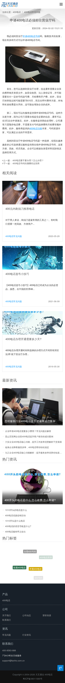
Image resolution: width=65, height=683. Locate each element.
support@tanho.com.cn (13, 660)
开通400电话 (35, 561)
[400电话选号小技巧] (32, 257)
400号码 (38, 576)
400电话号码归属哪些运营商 (26, 163)
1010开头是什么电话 (15, 520)
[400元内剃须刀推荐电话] (32, 192)
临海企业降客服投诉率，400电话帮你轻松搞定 (27, 447)
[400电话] (10, 4)
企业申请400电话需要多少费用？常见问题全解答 (28, 431)
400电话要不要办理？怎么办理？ (28, 160)
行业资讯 (26, 634)
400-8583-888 (9, 650)
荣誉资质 (47, 615)
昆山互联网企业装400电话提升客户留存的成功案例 (29, 436)
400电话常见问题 (32, 11)
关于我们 (6, 615)
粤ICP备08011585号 (32, 678)
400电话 (17, 11)
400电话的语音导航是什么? (18, 526)
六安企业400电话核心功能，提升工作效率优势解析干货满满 (33, 441)
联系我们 (6, 619)
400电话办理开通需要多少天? (23, 339)
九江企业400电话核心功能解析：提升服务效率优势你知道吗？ (34, 452)
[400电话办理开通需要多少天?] (32, 322)
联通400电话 (19, 564)
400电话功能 (35, 128)
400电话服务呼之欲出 (15, 531)
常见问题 (6, 634)
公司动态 (26, 615)
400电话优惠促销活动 (15, 515)
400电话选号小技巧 (17, 274)
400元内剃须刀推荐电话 (19, 208)
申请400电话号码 (31, 36)
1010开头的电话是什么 (16, 509)
